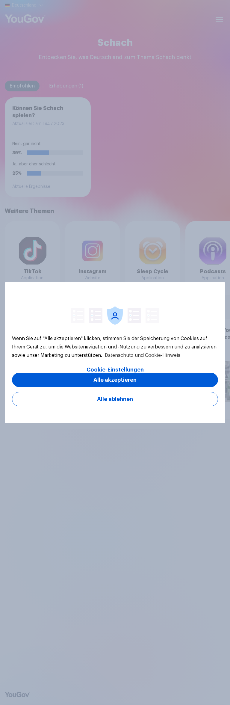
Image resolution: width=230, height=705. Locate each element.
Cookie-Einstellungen (115, 369)
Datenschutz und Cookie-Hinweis (142, 355)
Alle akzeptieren (115, 380)
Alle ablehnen (115, 399)
